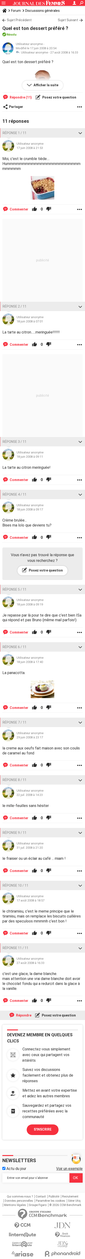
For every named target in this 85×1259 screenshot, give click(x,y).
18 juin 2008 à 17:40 (30, 662)
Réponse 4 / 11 (14, 494)
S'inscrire (42, 1129)
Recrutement (70, 1196)
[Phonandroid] (62, 1254)
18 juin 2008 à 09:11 (30, 456)
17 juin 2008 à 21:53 (30, 148)
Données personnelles (19, 1200)
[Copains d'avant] (22, 1244)
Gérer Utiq (74, 1200)
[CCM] (22, 1225)
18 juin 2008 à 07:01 (30, 321)
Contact (41, 1196)
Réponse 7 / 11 (14, 722)
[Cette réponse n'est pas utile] (49, 209)
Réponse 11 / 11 (15, 948)
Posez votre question (59, 97)
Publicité (54, 1196)
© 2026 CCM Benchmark (65, 1205)
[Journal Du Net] (62, 1225)
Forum (16, 10)
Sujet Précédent (19, 20)
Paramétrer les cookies (50, 1200)
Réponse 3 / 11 (14, 442)
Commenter (18, 209)
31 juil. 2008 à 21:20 (30, 847)
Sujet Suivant (68, 20)
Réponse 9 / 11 (14, 833)
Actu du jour (15, 1168)
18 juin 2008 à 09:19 (30, 604)
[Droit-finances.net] (62, 1235)
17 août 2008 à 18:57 (30, 900)
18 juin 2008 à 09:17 (30, 509)
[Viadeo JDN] (62, 1244)
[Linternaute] (22, 1235)
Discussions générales (42, 10)
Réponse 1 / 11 (14, 133)
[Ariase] (22, 1253)
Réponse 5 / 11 (14, 589)
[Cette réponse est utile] (34, 209)
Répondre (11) (20, 97)
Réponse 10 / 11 (15, 885)
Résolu (12, 34)
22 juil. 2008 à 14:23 (30, 795)
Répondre (23, 1015)
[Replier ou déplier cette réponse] (80, 133)
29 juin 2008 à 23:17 (30, 737)
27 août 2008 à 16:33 (64, 52)
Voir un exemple (69, 1168)
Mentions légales (15, 1205)
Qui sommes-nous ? (20, 1196)
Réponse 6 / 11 (14, 647)
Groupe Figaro (38, 1205)
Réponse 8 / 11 (14, 780)
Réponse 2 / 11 (14, 306)
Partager (16, 107)
